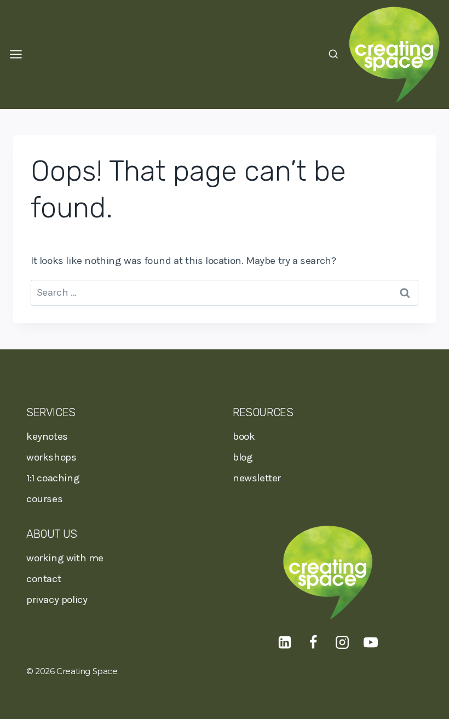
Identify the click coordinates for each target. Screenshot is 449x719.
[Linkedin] (284, 642)
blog (242, 457)
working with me (64, 558)
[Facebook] (313, 642)
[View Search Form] (333, 54)
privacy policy (56, 600)
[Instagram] (342, 642)
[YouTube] (370, 642)
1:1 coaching (52, 478)
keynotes (47, 436)
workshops (51, 457)
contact (43, 579)
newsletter (257, 478)
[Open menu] (15, 54)
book (244, 436)
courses (44, 499)
